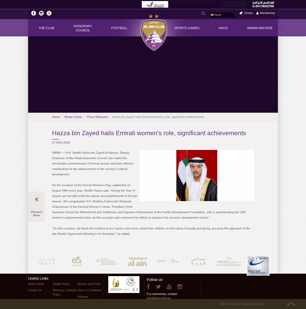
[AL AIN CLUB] (154, 33)
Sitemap (83, 296)
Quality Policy (61, 284)
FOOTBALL (119, 28)
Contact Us (35, 290)
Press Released (97, 117)
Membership (267, 13)
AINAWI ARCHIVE (259, 28)
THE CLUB (46, 28)
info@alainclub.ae (158, 298)
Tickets (248, 13)
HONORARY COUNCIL (83, 28)
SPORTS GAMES (186, 28)
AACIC (223, 28)
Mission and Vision (89, 284)
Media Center (73, 117)
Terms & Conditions (89, 290)
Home (56, 117)
